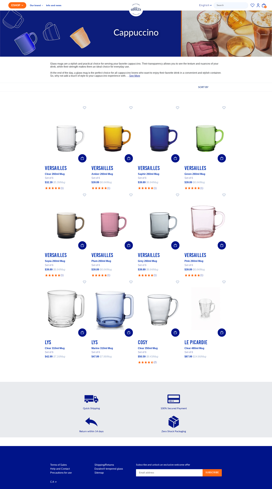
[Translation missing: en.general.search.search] (231, 5)
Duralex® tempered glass (108, 468)
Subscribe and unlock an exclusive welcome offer (163, 465)
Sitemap (99, 472)
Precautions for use (61, 472)
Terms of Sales (58, 465)
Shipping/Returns (104, 465)
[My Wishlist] (252, 5)
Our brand (35, 5)
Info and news (53, 5)
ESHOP (15, 5)
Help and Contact (60, 468)
